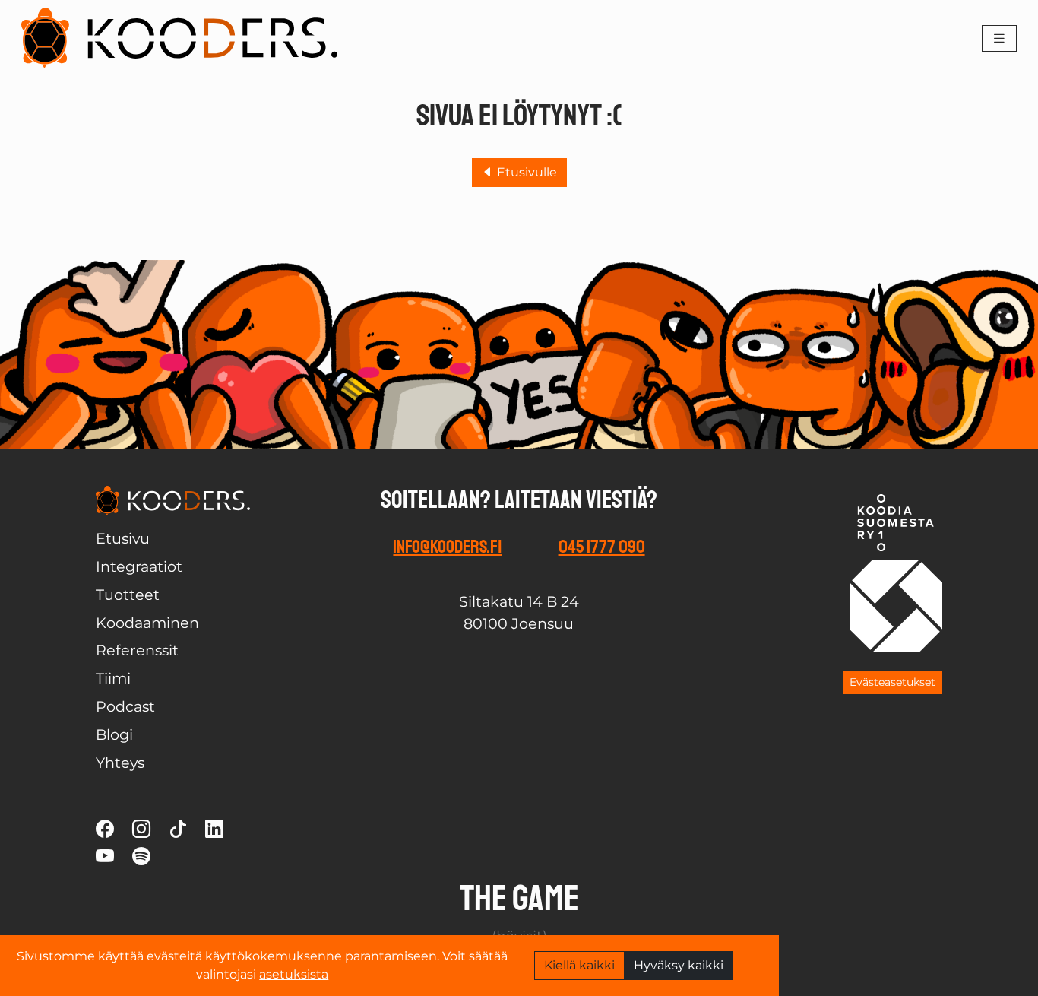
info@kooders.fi (447, 546)
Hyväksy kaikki (678, 965)
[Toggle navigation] (999, 38)
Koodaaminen (147, 623)
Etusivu (123, 538)
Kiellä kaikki (579, 965)
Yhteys (120, 762)
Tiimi (113, 678)
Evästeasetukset (892, 682)
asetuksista (293, 974)
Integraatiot (139, 566)
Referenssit (137, 650)
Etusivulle (525, 172)
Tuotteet (128, 594)
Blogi (114, 734)
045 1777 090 (602, 546)
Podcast (125, 706)
